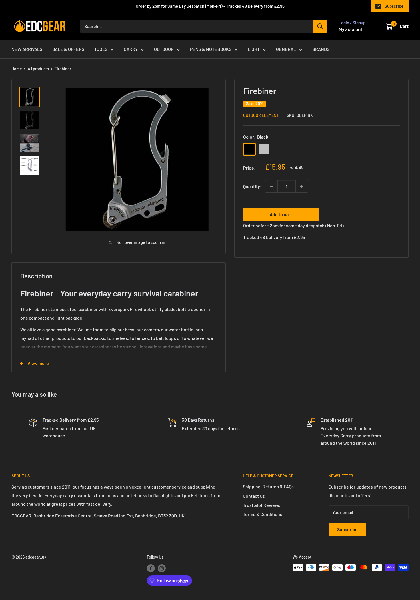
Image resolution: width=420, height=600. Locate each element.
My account (350, 29)
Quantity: (252, 186)
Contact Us (254, 496)
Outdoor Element (261, 115)
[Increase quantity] (302, 187)
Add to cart (281, 214)
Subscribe (394, 6)
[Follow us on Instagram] (162, 568)
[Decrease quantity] (271, 187)
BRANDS (320, 49)
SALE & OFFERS (68, 49)
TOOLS (100, 49)
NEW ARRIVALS (26, 49)
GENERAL (286, 49)
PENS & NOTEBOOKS (210, 49)
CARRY (131, 49)
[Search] (320, 26)
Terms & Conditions (262, 514)
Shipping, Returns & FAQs (268, 486)
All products (38, 68)
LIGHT (254, 49)
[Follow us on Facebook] (151, 568)
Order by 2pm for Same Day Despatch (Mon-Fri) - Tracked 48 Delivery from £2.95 (210, 6)
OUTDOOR (164, 49)
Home (16, 68)
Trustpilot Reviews (261, 505)
